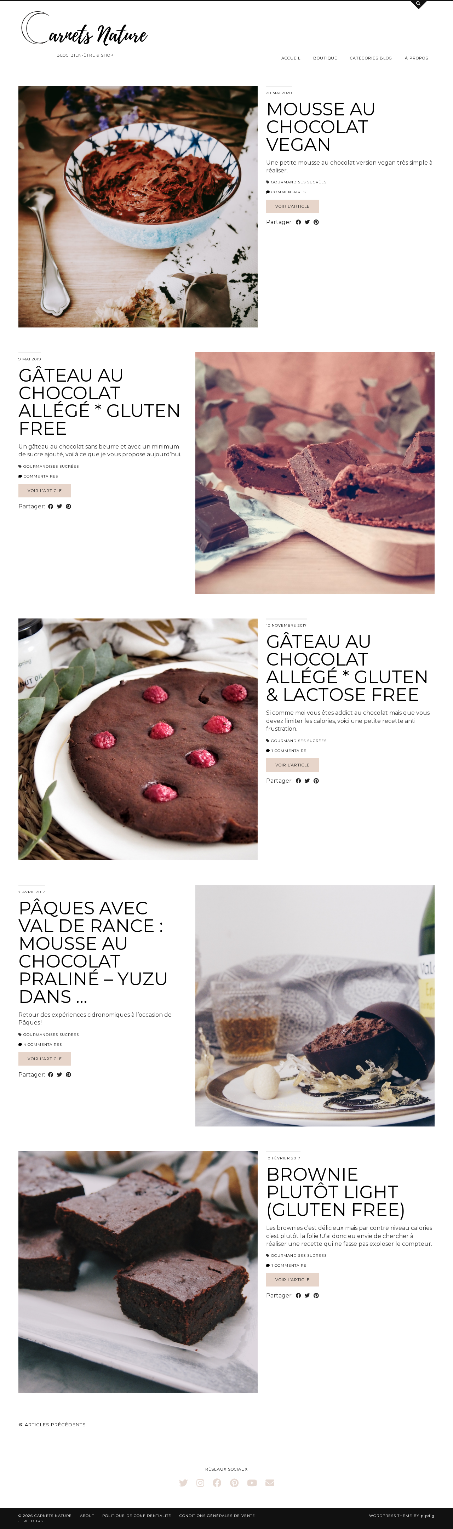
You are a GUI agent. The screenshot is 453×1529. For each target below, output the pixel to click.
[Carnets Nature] (84, 28)
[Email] (269, 1483)
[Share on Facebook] (298, 222)
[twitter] (183, 1483)
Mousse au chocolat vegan (321, 126)
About (87, 1515)
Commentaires (288, 192)
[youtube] (252, 1483)
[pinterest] (234, 1483)
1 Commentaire (288, 750)
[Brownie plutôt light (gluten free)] (138, 1272)
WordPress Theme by (402, 1515)
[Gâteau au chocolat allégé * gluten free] (315, 473)
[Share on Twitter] (307, 222)
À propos (416, 58)
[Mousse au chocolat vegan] (138, 206)
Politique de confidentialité (136, 1515)
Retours (33, 1521)
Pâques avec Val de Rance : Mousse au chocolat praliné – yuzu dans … (93, 952)
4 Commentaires (42, 1044)
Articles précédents (54, 1424)
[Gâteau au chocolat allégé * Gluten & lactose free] (138, 739)
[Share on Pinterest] (316, 222)
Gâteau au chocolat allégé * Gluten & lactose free (347, 668)
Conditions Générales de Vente (217, 1515)
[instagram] (200, 1483)
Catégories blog (371, 58)
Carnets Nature (53, 1515)
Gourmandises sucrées (299, 182)
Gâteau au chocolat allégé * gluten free (99, 402)
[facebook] (217, 1483)
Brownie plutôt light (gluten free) (336, 1192)
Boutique (325, 58)
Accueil (290, 58)
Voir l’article (292, 206)
